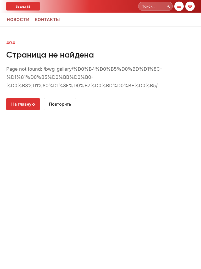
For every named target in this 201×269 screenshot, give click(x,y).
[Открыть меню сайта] (179, 6)
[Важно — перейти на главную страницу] (32, 6)
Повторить (60, 104)
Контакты (47, 19)
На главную (23, 104)
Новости (18, 19)
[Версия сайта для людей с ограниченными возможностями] (190, 6)
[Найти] (168, 6)
